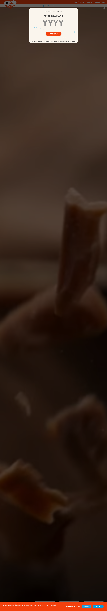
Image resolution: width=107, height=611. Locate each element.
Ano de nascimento (53, 15)
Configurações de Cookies (73, 606)
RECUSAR (86, 606)
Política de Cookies (40, 607)
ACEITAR (98, 606)
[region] (53, 606)
